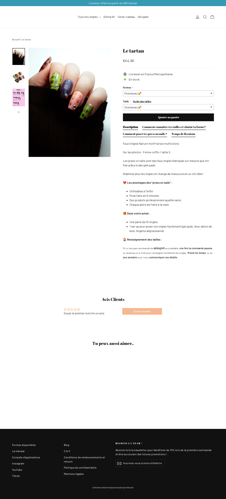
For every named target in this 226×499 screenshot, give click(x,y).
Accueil (16, 39)
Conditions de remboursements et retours (84, 459)
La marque (18, 451)
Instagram (18, 463)
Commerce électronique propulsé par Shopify (113, 487)
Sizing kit (109, 16)
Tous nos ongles (88, 16)
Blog (66, 444)
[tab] (130, 127)
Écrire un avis (142, 311)
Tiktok (16, 475)
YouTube (17, 469)
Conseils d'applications (26, 457)
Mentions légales (74, 473)
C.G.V (67, 451)
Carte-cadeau (126, 16)
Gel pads (143, 16)
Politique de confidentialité (80, 467)
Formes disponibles (24, 444)
